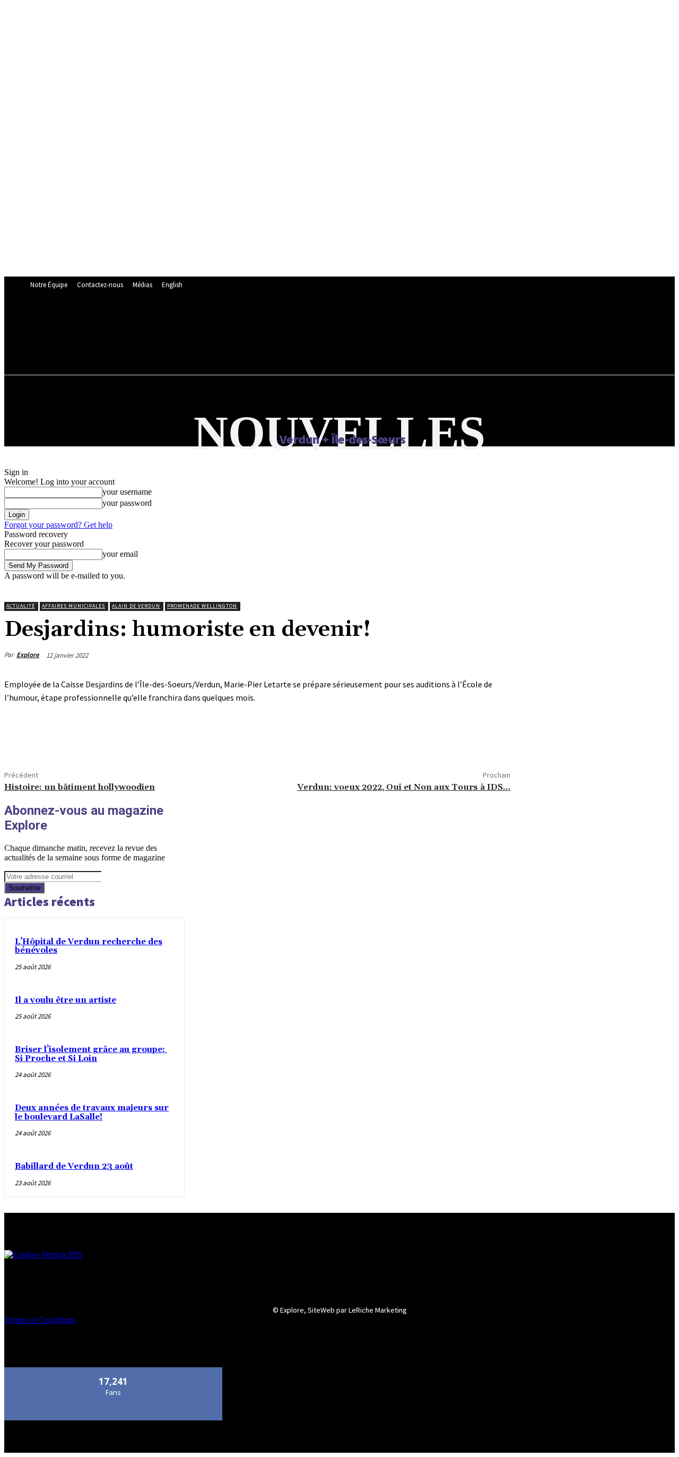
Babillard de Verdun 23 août (74, 1166)
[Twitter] (59, 735)
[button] (270, 346)
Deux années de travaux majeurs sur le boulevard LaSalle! (92, 1112)
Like (114, 1371)
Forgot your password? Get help (58, 524)
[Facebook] (21, 735)
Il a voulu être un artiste (65, 1000)
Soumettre (24, 888)
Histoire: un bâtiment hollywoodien (79, 787)
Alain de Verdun (136, 605)
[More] (99, 735)
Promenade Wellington (202, 605)
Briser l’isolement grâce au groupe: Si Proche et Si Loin (91, 1054)
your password (127, 502)
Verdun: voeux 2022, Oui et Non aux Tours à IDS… (403, 787)
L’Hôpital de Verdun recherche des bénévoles (88, 946)
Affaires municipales (73, 605)
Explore (27, 654)
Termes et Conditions (39, 1319)
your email (120, 553)
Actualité (20, 605)
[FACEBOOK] (265, 323)
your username (127, 491)
